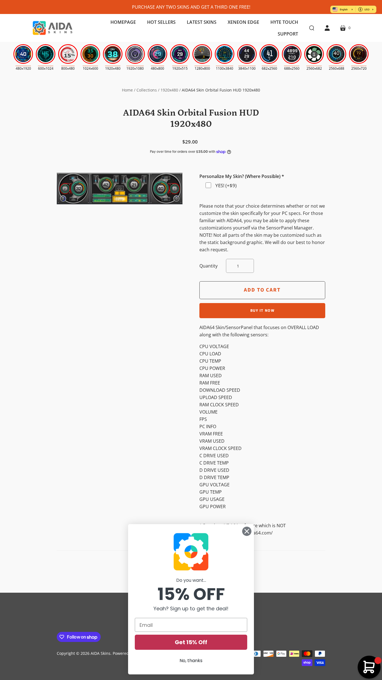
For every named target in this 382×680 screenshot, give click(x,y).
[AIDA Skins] (53, 28)
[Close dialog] (247, 531)
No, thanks (191, 660)
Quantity (208, 266)
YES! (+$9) (226, 185)
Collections (146, 90)
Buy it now (262, 310)
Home (127, 90)
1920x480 (169, 90)
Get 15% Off (191, 642)
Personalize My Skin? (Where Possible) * (241, 176)
